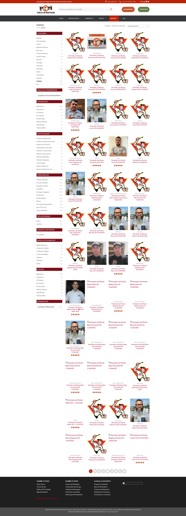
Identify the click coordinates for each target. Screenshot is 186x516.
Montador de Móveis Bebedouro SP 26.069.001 (140, 267)
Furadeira (39, 189)
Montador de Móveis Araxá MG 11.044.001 (140, 124)
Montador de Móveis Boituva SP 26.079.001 (139, 427)
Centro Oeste (73, 18)
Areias (38, 44)
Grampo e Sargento (42, 192)
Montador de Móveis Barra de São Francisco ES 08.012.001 (118, 198)
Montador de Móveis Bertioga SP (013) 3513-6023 (140, 387)
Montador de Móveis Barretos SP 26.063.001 (97, 232)
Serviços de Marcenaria (44, 169)
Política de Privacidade (44, 489)
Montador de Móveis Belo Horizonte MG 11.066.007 (118, 387)
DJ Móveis (39, 112)
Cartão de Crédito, (42, 251)
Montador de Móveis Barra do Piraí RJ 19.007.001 (140, 198)
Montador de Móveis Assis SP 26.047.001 (118, 161)
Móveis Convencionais (44, 151)
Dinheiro (39, 260)
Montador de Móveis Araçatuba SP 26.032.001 (96, 88)
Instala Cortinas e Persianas (45, 141)
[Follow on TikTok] (144, 1)
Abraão (38, 38)
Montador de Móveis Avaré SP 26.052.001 (75, 200)
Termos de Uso (41, 487)
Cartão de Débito (42, 254)
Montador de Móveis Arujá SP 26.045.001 (97, 161)
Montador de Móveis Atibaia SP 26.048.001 (140, 161)
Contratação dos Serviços (73, 487)
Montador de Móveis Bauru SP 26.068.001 (97, 270)
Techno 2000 (40, 128)
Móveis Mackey (41, 122)
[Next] (124, 471)
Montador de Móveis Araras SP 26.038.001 (97, 127)
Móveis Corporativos (43, 154)
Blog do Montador (42, 492)
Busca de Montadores (100, 487)
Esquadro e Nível (42, 186)
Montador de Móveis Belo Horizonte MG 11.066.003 (118, 346)
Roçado (39, 78)
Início (38, 27)
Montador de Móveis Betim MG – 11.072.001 (75, 423)
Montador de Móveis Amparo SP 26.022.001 (118, 57)
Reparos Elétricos (42, 166)
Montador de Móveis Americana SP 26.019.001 (96, 56)
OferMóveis (40, 125)
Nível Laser (40, 195)
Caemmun (39, 109)
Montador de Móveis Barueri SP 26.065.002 (139, 235)
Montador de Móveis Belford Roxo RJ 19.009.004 (140, 306)
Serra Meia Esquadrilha (44, 204)
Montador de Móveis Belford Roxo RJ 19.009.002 (118, 306)
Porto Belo (40, 75)
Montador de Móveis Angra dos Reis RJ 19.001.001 (75, 89)
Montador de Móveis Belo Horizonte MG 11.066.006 (96, 387)
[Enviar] (111, 9)
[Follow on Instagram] (142, 1)
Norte (101, 18)
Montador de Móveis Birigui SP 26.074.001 (97, 424)
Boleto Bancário (41, 245)
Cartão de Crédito (42, 248)
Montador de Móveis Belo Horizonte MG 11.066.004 (139, 346)
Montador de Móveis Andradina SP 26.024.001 (139, 57)
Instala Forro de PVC (43, 144)
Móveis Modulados (42, 157)
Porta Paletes (40, 163)
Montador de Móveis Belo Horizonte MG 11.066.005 (75, 387)
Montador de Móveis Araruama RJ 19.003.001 (118, 124)
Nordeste (89, 18)
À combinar (40, 234)
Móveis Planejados (42, 160)
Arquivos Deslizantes (43, 138)
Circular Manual (41, 183)
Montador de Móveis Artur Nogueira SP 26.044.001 (75, 162)
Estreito (39, 59)
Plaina (38, 201)
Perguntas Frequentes (101, 484)
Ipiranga (39, 63)
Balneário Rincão (42, 47)
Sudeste (113, 18)
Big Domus (40, 106)
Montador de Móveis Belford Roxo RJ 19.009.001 (97, 309)
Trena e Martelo (41, 210)
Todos (38, 263)
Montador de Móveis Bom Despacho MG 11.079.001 (75, 459)
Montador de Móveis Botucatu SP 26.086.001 (97, 459)
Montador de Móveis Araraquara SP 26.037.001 (75, 125)
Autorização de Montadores (74, 494)
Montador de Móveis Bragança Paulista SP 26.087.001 (118, 459)
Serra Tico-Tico (41, 207)
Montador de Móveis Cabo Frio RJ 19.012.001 (140, 458)
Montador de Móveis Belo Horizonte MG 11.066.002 (96, 346)
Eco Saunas (40, 115)
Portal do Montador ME (112, 511)
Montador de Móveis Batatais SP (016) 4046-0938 (75, 267)
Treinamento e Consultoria (102, 494)
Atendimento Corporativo (102, 492)
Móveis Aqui (40, 119)
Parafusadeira (41, 198)
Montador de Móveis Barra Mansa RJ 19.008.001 (75, 233)
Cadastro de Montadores (101, 489)
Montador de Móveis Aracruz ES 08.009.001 (118, 88)
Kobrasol (39, 66)
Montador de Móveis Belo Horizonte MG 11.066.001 (75, 350)
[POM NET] (45, 9)
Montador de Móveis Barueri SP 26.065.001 (118, 235)
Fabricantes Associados (72, 492)
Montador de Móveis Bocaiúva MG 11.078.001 (118, 424)
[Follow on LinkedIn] (146, 1)
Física (38, 221)
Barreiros (39, 50)
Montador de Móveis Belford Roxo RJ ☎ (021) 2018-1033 (75, 309)
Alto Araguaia (41, 41)
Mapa (61, 18)
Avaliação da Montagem (72, 489)
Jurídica (39, 224)
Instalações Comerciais (44, 148)
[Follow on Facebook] (140, 1)
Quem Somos (41, 484)
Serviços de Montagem (72, 484)
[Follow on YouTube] (148, 1)
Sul (124, 18)
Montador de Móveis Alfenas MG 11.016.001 (75, 57)
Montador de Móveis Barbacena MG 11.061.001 (97, 198)
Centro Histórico (42, 53)
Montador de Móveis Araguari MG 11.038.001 (140, 88)
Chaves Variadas (41, 180)
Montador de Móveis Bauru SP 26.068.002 (118, 270)
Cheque (39, 257)
